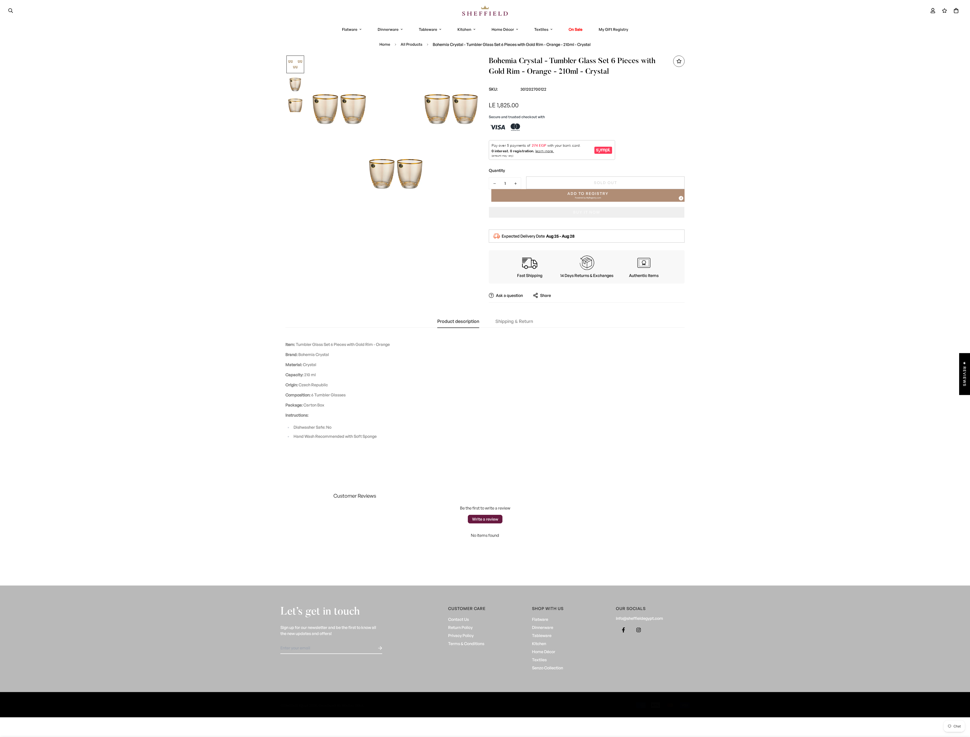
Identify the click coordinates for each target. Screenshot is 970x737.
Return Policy (460, 627)
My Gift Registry (613, 29)
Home (384, 44)
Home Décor (503, 29)
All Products (411, 44)
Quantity (497, 170)
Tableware (428, 29)
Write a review (485, 519)
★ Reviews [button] (964, 374)
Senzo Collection (547, 667)
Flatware (349, 29)
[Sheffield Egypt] (485, 10)
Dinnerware (388, 29)
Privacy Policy (461, 635)
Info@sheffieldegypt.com (639, 618)
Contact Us (458, 619)
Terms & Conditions (466, 643)
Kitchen (464, 29)
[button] (955, 10)
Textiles (541, 29)
